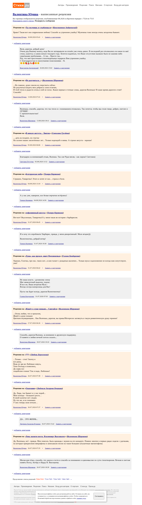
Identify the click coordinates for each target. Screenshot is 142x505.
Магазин (98, 5)
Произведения (72, 5)
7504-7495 (57, 479)
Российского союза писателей (65, 502)
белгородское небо (34, 174)
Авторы (61, 5)
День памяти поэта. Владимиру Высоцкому (45, 436)
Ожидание (30, 388)
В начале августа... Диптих (38, 133)
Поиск (91, 5)
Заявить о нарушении (53, 37)
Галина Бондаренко (71, 256)
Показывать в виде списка (23, 21)
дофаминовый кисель (35, 213)
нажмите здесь (81, 498)
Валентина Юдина (25, 14)
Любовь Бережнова (39, 355)
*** (27, 355)
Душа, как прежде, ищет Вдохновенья (43, 256)
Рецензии (83, 5)
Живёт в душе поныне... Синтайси (41, 309)
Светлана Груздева (60, 133)
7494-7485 (65, 479)
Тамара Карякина (52, 174)
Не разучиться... (33, 80)
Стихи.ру (83, 486)
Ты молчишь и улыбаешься (38, 27)
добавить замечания (22, 43)
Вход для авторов (121, 5)
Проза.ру (92, 486)
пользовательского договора (102, 489)
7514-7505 (48, 479)
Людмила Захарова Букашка (49, 388)
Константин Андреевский (65, 27)
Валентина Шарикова (53, 80)
